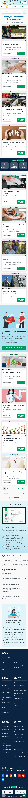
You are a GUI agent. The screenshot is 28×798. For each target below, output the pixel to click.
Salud (15, 662)
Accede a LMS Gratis (18, 726)
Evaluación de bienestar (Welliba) (7, 744)
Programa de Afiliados (19, 729)
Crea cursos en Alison (19, 734)
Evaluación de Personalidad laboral (7, 748)
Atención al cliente (20, 770)
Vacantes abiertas (5, 695)
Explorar (1, 6)
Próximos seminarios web (19, 756)
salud (16, 560)
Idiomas (3, 662)
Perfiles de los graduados (19, 695)
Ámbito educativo (18, 667)
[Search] (3, 5)
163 (23, 489)
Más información (7, 53)
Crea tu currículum (6, 726)
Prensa (3, 707)
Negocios (16, 659)
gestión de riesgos (17, 564)
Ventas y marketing (18, 665)
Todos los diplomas (18, 688)
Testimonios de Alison (19, 693)
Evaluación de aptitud (6, 739)
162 (19, 489)
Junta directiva (5, 685)
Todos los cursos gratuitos (20, 690)
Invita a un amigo (18, 746)
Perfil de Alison (17, 731)
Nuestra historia (5, 682)
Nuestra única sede (6, 692)
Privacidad (6, 796)
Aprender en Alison (6, 702)
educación (6, 564)
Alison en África (5, 710)
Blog (3, 704)
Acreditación (17, 682)
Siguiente (21, 493)
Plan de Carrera (5, 733)
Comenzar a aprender (21, 53)
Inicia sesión (23, 6)
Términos (11, 796)
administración (7, 560)
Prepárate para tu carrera (14, 347)
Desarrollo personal (6, 657)
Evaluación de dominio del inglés (7, 753)
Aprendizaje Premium (18, 701)
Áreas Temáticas (18, 698)
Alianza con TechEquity (19, 749)
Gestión (3, 659)
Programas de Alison (6, 712)
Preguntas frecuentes (21, 767)
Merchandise (17, 759)
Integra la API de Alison (19, 741)
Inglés (3, 669)
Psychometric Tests (6, 736)
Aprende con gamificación (20, 744)
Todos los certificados (19, 685)
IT (14, 657)
